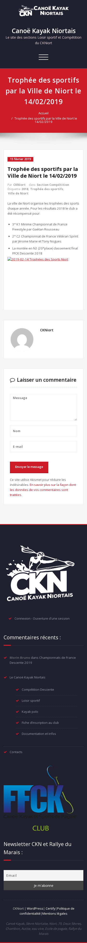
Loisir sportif (31, 700)
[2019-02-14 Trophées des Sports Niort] (43, 280)
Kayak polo (30, 711)
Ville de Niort (18, 193)
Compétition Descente (38, 689)
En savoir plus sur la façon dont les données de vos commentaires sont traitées (43, 490)
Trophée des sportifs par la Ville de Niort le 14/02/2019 (45, 120)
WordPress (35, 908)
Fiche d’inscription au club (40, 722)
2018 (25, 189)
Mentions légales (54, 913)
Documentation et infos (39, 733)
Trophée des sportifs (46, 189)
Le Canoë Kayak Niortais (27, 677)
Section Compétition (53, 185)
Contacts (16, 752)
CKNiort (19, 185)
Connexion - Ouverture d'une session (42, 618)
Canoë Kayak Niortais (44, 30)
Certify (50, 908)
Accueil (43, 113)
